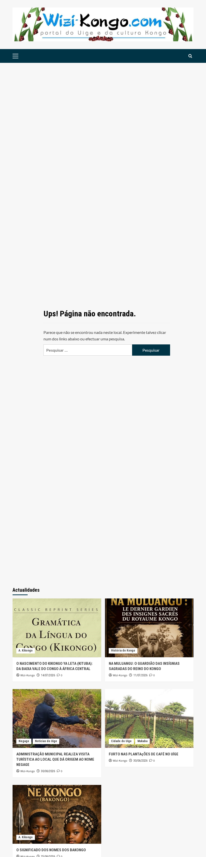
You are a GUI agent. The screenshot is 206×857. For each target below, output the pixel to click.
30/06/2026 (48, 771)
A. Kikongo (26, 650)
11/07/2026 (140, 675)
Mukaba (142, 741)
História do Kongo (123, 650)
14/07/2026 (48, 675)
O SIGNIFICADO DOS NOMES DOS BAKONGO (51, 850)
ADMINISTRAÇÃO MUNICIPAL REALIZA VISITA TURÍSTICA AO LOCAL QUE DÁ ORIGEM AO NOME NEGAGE (55, 759)
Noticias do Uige (46, 741)
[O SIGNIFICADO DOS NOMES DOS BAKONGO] (57, 814)
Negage (24, 741)
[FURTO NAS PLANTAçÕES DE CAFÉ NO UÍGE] (149, 718)
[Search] (190, 56)
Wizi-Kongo (27, 675)
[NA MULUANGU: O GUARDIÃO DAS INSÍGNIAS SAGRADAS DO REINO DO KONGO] (149, 627)
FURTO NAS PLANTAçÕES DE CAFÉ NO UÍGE (143, 754)
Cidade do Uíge (121, 741)
